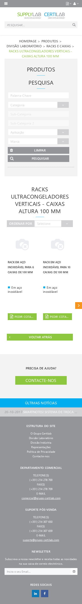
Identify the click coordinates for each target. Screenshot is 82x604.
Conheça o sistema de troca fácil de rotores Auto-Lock (41, 407)
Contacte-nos (41, 380)
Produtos (49, 41)
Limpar (40, 150)
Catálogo (78, 305)
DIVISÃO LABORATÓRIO (24, 46)
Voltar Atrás (40, 337)
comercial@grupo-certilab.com (41, 498)
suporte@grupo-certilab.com (41, 540)
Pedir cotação (26, 316)
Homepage (27, 41)
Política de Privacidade (41, 451)
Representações (41, 447)
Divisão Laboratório (41, 438)
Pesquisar (40, 158)
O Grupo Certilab (41, 433)
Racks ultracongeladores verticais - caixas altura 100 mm (40, 53)
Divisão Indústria (41, 442)
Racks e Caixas (58, 46)
